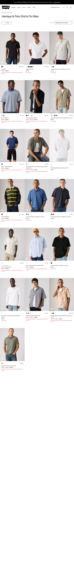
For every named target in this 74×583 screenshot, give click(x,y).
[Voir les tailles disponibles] (2, 62)
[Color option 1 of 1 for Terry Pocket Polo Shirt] (2, 263)
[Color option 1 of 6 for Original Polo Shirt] (27, 67)
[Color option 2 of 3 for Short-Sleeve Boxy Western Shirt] (28, 313)
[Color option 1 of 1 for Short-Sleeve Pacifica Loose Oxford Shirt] (27, 263)
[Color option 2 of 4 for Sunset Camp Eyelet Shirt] (28, 115)
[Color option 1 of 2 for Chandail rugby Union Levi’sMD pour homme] (51, 67)
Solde (34, 7)
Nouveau (13, 7)
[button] (67, 7)
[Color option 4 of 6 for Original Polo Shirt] (32, 67)
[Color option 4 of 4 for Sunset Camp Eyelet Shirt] (32, 115)
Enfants (29, 7)
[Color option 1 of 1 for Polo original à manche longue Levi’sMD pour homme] (2, 313)
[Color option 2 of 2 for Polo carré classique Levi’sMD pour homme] (28, 214)
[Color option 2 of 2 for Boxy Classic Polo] (4, 115)
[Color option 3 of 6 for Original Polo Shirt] (30, 67)
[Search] (63, 7)
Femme (24, 7)
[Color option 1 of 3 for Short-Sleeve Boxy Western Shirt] (27, 313)
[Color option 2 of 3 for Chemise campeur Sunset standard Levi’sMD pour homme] (53, 313)
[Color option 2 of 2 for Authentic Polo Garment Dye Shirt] (4, 363)
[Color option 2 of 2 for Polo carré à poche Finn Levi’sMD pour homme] (53, 214)
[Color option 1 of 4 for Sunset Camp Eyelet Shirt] (27, 115)
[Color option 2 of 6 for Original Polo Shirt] (28, 67)
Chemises (10, 12)
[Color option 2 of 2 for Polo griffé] (4, 67)
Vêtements (4, 12)
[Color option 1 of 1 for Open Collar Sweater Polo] (2, 164)
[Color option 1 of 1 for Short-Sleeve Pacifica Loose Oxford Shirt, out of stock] (51, 164)
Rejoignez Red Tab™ (55, 7)
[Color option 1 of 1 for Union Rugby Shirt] (2, 214)
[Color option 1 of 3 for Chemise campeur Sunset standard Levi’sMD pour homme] (51, 313)
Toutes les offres (56, 2)
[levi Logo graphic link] (6, 7)
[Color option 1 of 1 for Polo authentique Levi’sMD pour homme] (51, 263)
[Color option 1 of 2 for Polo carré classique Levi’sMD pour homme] (27, 214)
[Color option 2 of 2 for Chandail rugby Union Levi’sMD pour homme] (53, 67)
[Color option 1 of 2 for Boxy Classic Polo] (2, 115)
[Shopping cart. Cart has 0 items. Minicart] (70, 7)
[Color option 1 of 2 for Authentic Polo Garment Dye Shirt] (2, 363)
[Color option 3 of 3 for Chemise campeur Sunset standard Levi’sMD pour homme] (55, 313)
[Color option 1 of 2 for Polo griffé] (2, 67)
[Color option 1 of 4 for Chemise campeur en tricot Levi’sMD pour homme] (51, 115)
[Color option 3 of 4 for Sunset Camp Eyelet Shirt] (30, 115)
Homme (19, 7)
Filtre (7, 22)
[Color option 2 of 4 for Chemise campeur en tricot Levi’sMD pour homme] (53, 115)
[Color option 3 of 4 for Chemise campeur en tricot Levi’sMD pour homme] (55, 115)
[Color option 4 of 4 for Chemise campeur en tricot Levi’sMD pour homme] (56, 115)
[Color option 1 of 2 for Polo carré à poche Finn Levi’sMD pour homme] (51, 214)
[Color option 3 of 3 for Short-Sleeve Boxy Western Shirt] (30, 313)
